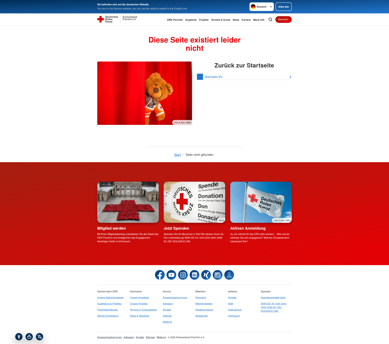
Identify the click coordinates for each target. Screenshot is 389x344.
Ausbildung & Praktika (109, 303)
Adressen (168, 303)
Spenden (283, 19)
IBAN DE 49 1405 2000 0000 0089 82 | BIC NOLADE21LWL (273, 307)
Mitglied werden (111, 228)
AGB (230, 303)
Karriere (246, 19)
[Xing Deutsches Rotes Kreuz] (206, 275)
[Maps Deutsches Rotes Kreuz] (229, 275)
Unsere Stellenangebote (110, 297)
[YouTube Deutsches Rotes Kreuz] (171, 275)
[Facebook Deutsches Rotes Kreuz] (160, 275)
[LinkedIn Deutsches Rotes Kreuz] (194, 275)
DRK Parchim (175, 19)
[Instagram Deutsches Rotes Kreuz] (183, 275)
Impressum (234, 316)
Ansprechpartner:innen (175, 297)
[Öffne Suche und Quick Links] (270, 19)
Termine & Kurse (220, 19)
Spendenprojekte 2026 (273, 297)
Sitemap (167, 316)
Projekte (204, 19)
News (236, 19)
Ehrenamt (200, 297)
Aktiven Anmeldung (248, 228)
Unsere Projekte (138, 303)
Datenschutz (235, 309)
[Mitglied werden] (128, 202)
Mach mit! (258, 19)
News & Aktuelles (139, 316)
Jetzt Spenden (176, 228)
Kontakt (167, 309)
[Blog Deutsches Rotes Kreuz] (217, 275)
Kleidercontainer (204, 309)
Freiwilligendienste (107, 309)
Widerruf (167, 322)
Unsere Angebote (139, 297)
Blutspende (201, 316)
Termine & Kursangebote (143, 309)
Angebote (191, 19)
